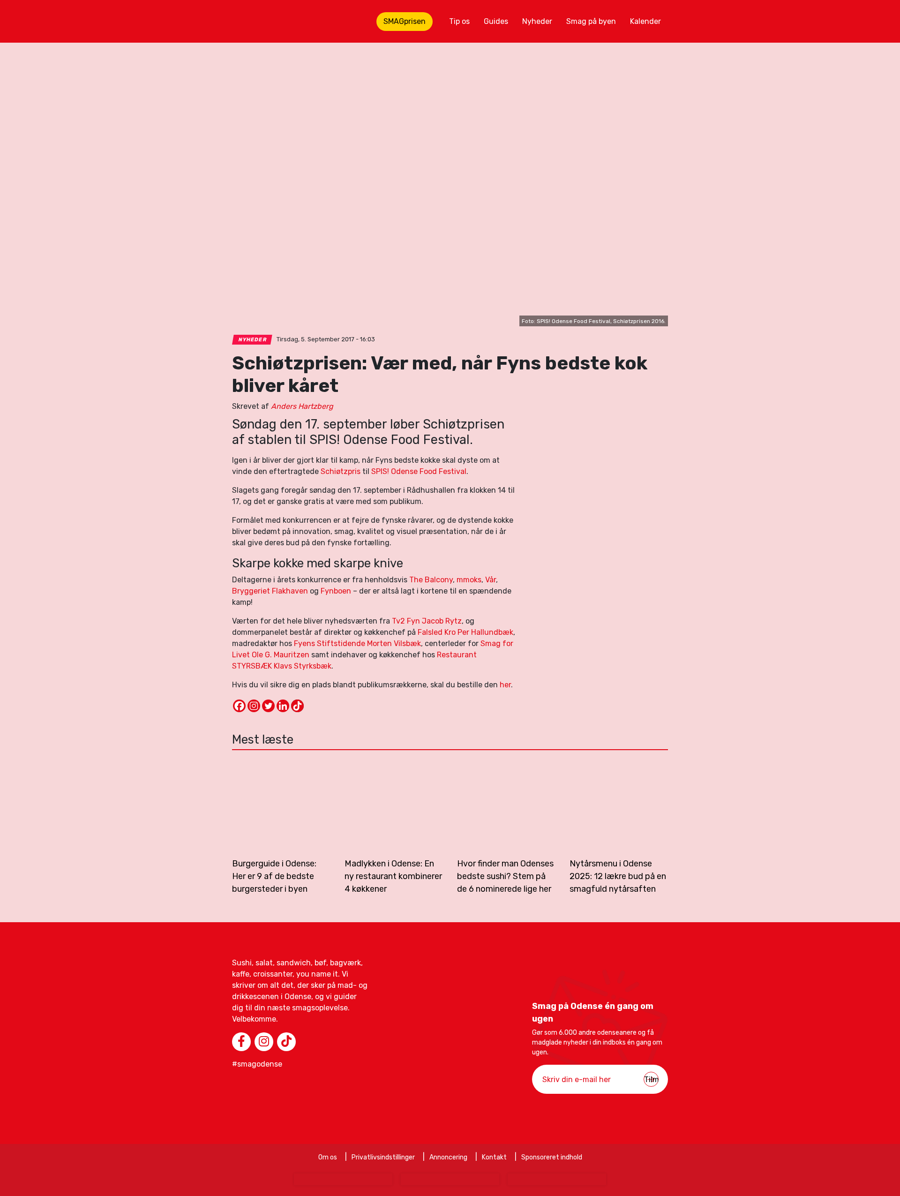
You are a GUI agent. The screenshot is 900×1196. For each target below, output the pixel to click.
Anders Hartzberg (302, 406)
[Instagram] (254, 706)
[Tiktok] (297, 706)
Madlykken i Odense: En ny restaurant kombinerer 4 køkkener (393, 876)
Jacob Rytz (442, 621)
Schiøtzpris (340, 471)
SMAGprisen (404, 21)
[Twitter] (268, 706)
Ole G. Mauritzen (280, 654)
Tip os (459, 21)
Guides (496, 21)
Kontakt (494, 1157)
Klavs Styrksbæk (302, 666)
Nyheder (537, 21)
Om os (327, 1157)
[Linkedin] (283, 706)
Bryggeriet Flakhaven (270, 591)
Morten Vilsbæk (394, 643)
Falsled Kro (437, 632)
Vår (490, 579)
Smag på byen (591, 21)
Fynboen (336, 591)
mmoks (469, 579)
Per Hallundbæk (485, 632)
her (505, 684)
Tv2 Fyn (406, 621)
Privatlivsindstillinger (383, 1157)
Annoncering (448, 1157)
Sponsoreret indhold (551, 1157)
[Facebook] (239, 706)
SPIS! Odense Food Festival (418, 471)
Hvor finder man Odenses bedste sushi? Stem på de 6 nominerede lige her (505, 876)
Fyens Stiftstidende (330, 643)
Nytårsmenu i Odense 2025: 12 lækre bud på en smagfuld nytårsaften (618, 876)
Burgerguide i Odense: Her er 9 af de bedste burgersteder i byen (274, 876)
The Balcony (431, 579)
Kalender (645, 21)
